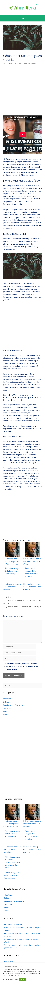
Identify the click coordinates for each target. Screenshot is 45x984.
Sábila (5, 714)
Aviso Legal (9, 961)
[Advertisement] (22, 91)
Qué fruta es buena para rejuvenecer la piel (24, 606)
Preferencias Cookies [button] (10, 979)
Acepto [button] (23, 979)
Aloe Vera (7, 699)
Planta (5, 711)
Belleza (9, 597)
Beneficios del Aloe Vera (13, 705)
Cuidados (7, 708)
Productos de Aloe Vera (13, 924)
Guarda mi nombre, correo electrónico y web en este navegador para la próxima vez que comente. (23, 666)
